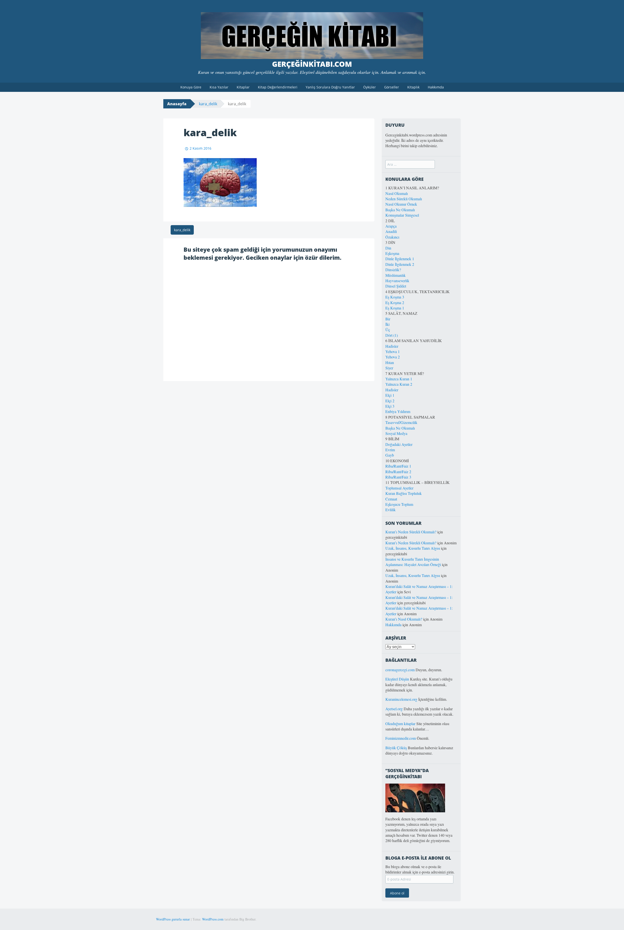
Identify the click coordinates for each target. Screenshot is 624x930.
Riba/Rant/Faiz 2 (398, 471)
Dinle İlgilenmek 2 (399, 264)
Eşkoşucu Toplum (399, 504)
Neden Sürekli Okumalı (403, 198)
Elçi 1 (389, 395)
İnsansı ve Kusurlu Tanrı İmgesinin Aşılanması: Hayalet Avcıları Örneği (413, 561)
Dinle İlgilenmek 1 (399, 258)
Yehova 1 (392, 351)
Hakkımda (436, 87)
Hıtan (389, 362)
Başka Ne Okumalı (400, 209)
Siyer (389, 367)
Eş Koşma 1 (394, 307)
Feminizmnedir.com (401, 738)
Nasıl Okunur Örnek (401, 204)
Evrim (390, 449)
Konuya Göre (190, 87)
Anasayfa (176, 103)
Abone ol (397, 893)
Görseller (391, 87)
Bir (387, 318)
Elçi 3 (389, 406)
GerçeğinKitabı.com (312, 64)
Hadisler (391, 346)
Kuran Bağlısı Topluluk (403, 493)
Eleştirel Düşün (397, 678)
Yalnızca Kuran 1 (398, 378)
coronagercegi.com (400, 669)
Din (388, 247)
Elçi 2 (389, 400)
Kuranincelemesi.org (401, 699)
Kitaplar (243, 87)
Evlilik (390, 509)
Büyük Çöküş (396, 747)
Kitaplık (413, 87)
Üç (387, 329)
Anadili (391, 231)
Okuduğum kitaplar (400, 723)
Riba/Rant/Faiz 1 (398, 466)
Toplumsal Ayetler (399, 487)
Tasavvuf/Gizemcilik (401, 422)
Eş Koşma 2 (394, 302)
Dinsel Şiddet (395, 285)
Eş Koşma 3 (394, 296)
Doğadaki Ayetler (398, 444)
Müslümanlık (395, 275)
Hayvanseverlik (397, 280)
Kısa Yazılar (219, 87)
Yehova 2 (392, 356)
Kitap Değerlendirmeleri (277, 87)
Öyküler (369, 87)
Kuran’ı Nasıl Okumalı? (403, 619)
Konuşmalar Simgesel (402, 215)
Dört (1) (391, 335)
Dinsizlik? (393, 269)
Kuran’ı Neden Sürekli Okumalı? (410, 531)
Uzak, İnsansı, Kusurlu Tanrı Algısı (412, 548)
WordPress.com (213, 919)
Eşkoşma (392, 253)
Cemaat (391, 498)
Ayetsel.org (394, 708)
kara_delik (208, 103)
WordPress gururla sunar (173, 919)
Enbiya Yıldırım (397, 411)
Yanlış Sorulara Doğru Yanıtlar (330, 87)
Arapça (391, 226)
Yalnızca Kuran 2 (398, 384)
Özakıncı (392, 237)
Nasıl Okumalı (396, 193)
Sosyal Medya (396, 433)
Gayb (389, 455)
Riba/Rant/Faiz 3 (398, 476)
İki (387, 324)
